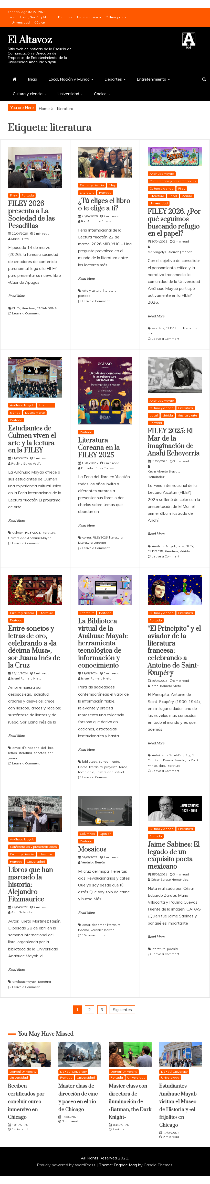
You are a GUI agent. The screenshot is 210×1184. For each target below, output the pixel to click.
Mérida (187, 196)
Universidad (21, 22)
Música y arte (35, 412)
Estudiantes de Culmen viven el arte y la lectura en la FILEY (32, 439)
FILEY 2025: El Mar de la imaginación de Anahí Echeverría (174, 442)
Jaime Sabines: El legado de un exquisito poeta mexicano (174, 855)
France (168, 760)
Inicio (11, 17)
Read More (16, 296)
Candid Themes (158, 1164)
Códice (39, 22)
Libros (83, 767)
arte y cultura (91, 290)
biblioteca (89, 761)
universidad (104, 772)
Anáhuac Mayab (162, 174)
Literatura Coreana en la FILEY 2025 (99, 447)
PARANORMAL (48, 308)
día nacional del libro (37, 748)
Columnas (87, 834)
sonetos (40, 753)
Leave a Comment (26, 313)
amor (16, 748)
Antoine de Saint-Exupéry (171, 755)
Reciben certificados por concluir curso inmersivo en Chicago (26, 1102)
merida (153, 333)
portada (84, 296)
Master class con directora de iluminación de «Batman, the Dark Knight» (130, 1102)
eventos (158, 328)
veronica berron (102, 930)
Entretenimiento (89, 17)
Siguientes (122, 1009)
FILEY (16, 308)
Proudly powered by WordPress (67, 1164)
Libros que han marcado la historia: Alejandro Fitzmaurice (30, 885)
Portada (28, 195)
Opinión (105, 834)
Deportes (65, 17)
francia (180, 760)
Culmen (18, 532)
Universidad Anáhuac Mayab (29, 538)
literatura (28, 308)
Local (173, 196)
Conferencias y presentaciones (173, 181)
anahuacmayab (24, 981)
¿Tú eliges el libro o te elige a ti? (104, 205)
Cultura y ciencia (118, 17)
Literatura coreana (92, 542)
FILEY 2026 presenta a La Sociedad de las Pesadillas (31, 215)
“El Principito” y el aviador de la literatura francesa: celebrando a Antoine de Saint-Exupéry (174, 650)
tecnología (86, 772)
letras (12, 753)
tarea (123, 767)
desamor (99, 925)
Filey (13, 195)
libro (178, 328)
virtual (119, 772)
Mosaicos (92, 849)
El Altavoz (30, 40)
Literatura (87, 192)
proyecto (111, 767)
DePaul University (23, 1071)
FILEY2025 (32, 532)
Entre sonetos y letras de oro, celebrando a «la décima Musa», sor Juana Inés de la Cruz (34, 647)
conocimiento (109, 761)
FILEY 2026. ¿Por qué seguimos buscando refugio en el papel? (174, 222)
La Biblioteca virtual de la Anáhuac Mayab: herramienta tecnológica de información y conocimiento (103, 643)
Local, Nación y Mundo (37, 17)
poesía (172, 949)
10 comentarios (93, 935)
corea (86, 537)
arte (181, 546)
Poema (83, 930)
